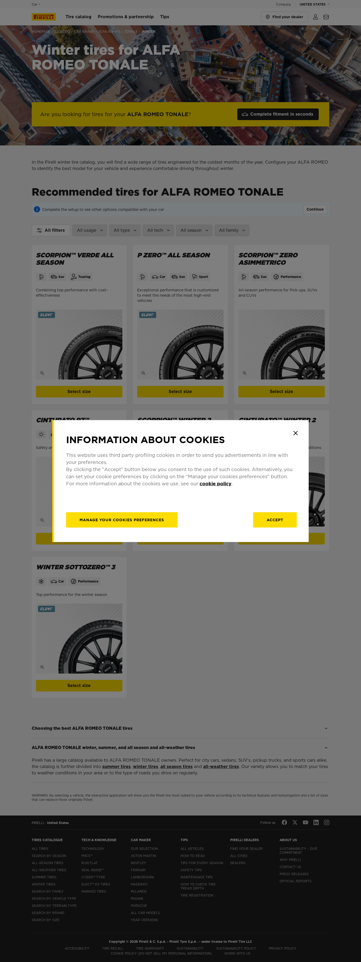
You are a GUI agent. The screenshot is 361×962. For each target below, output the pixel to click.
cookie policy (216, 483)
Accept (275, 520)
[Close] (295, 433)
